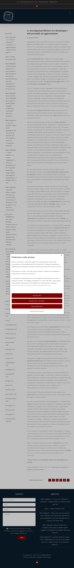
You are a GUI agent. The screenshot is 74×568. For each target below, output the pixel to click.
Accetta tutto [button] (37, 295)
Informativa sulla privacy (37, 311)
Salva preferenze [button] (37, 306)
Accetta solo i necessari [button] (37, 301)
